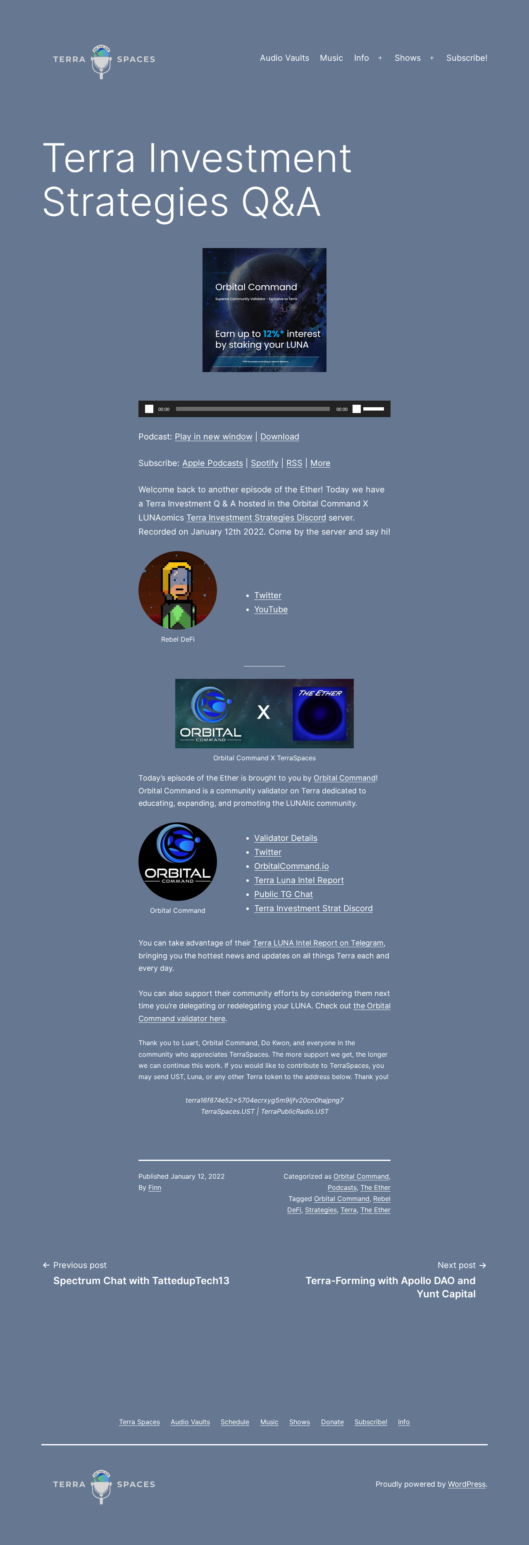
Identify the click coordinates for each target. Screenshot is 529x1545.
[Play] (149, 409)
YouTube (271, 609)
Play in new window (214, 437)
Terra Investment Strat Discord (313, 908)
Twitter (267, 595)
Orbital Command (345, 778)
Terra (349, 1210)
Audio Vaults (284, 58)
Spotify (265, 463)
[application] (264, 409)
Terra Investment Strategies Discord (256, 518)
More (320, 463)
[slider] (374, 408)
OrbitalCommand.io (291, 866)
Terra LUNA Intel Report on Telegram (318, 942)
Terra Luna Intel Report (299, 880)
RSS (294, 463)
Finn (154, 1187)
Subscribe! (467, 58)
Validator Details (285, 838)
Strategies (321, 1210)
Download (279, 437)
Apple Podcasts (212, 463)
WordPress (467, 1484)
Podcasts (342, 1187)
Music (331, 58)
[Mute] (357, 409)
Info (361, 58)
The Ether (375, 1187)
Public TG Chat (283, 894)
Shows (408, 58)
